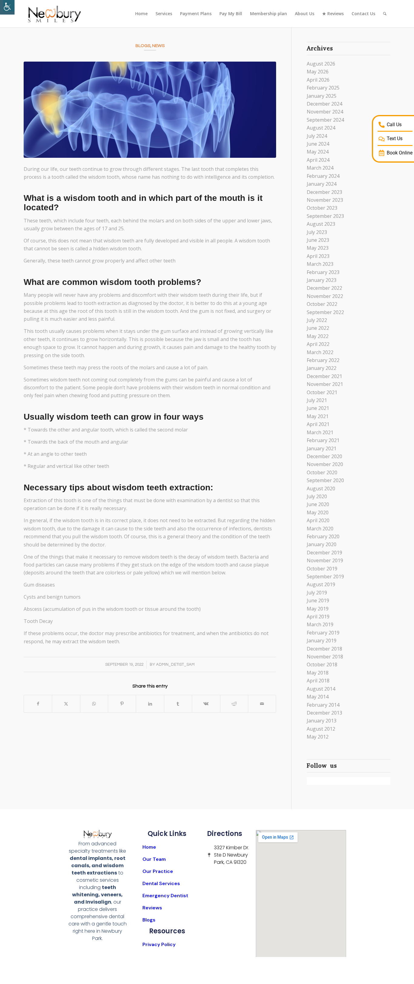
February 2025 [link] (323, 87)
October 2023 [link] (322, 208)
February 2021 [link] (323, 440)
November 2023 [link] (325, 200)
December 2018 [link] (324, 648)
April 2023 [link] (318, 256)
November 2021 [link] (325, 384)
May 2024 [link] (318, 151)
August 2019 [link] (321, 584)
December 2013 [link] (324, 712)
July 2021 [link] (317, 400)
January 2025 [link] (321, 96)
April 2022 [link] (318, 344)
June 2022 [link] (318, 328)
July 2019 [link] (317, 592)
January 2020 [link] (321, 544)
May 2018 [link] (318, 672)
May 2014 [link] (318, 696)
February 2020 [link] (323, 536)
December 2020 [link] (324, 456)
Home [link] (149, 847)
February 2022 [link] (323, 360)
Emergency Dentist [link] (165, 895)
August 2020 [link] (321, 488)
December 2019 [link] (324, 552)
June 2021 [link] (318, 408)
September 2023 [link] (325, 216)
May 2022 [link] (318, 336)
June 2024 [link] (318, 143)
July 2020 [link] (317, 496)
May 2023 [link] (318, 248)
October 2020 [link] (322, 472)
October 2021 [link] (322, 392)
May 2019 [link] (318, 608)
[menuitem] (141, 13)
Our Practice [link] (157, 871)
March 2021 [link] (320, 432)
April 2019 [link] (318, 616)
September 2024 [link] (325, 120)
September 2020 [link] (325, 480)
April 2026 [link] (318, 79)
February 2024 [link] (323, 176)
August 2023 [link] (321, 224)
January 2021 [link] (321, 448)
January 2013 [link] (321, 720)
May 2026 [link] (318, 71)
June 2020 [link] (318, 504)
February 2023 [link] (323, 272)
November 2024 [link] (325, 111)
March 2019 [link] (320, 624)
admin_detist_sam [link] (175, 664)
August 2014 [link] (321, 688)
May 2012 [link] (318, 736)
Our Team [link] (154, 859)
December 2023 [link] (324, 192)
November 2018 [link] (325, 656)
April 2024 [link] (318, 160)
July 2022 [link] (317, 320)
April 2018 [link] (318, 680)
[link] (7, 7)
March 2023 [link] (320, 264)
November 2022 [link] (325, 296)
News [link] (158, 45)
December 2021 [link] (324, 376)
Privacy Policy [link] (158, 944)
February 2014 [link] (323, 705)
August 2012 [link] (321, 728)
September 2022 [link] (325, 312)
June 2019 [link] (318, 600)
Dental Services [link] (161, 883)
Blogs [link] (142, 45)
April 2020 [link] (318, 520)
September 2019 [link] (325, 576)
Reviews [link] (152, 908)
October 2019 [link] (322, 568)
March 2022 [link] (320, 352)
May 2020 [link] (318, 512)
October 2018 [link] (322, 664)
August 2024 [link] (321, 127)
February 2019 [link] (323, 632)
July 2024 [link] (317, 136)
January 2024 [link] (321, 184)
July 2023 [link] (317, 232)
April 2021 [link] (318, 424)
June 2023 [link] (318, 240)
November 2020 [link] (325, 464)
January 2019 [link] (321, 640)
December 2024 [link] (324, 103)
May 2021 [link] (318, 416)
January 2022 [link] (321, 368)
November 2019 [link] (325, 560)
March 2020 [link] (320, 528)
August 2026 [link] (321, 63)
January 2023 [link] (321, 280)
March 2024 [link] (320, 167)
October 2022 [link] (322, 304)
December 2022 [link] (324, 288)
